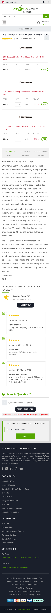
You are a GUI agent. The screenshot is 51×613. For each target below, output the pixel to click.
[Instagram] (11, 469)
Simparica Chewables (10, 512)
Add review (25, 305)
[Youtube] (21, 469)
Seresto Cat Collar (9, 539)
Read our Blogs (15, 591)
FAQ (40, 578)
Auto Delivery (29, 594)
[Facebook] (2, 469)
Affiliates (36, 591)
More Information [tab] (41, 151)
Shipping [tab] (25, 155)
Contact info (9, 549)
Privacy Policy (25, 581)
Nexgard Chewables (10, 501)
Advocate (5, 504)
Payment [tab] (41, 155)
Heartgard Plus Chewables (12, 508)
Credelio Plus (7, 497)
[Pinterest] (16, 469)
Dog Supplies (8, 476)
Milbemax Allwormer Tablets (12, 531)
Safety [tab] (9, 155)
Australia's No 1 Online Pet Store (19, 448)
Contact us (20, 578)
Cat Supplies (8, 518)
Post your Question (25, 409)
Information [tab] (10, 151)
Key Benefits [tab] (25, 151)
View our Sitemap (15, 594)
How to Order (31, 578)
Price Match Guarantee (25, 588)
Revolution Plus (8, 543)
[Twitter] (6, 469)
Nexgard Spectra (8, 485)
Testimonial (27, 591)
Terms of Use (38, 581)
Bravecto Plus (7, 527)
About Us (10, 578)
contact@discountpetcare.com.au (15, 567)
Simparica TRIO (8, 481)
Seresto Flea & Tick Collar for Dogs (15, 489)
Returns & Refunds (18, 585)
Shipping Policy (12, 581)
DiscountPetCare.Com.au (24, 609)
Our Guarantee (32, 585)
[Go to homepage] (26, 9)
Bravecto (5, 493)
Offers (38, 594)
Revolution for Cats (9, 535)
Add (44, 69)
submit (25, 436)
